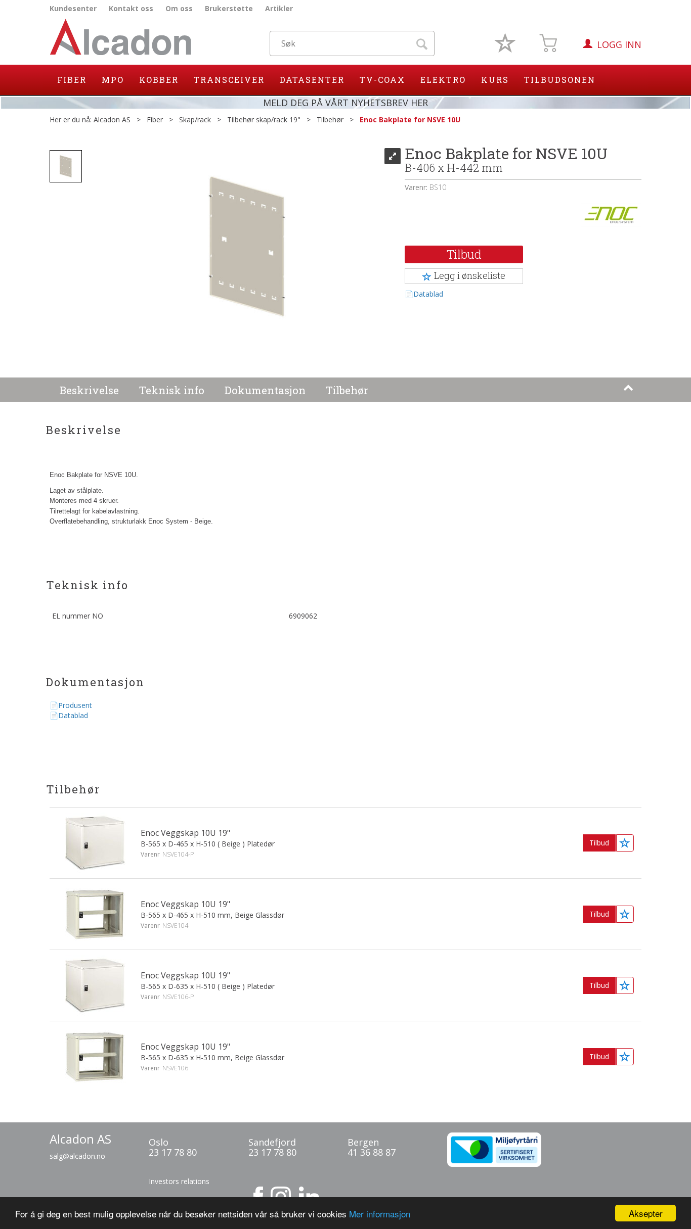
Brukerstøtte (229, 8)
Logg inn (619, 44)
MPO (113, 79)
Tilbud (464, 254)
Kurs (495, 79)
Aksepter (646, 1213)
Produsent (75, 705)
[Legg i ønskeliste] (625, 843)
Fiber (72, 79)
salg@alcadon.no (77, 1156)
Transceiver (229, 79)
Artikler (279, 8)
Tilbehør (330, 119)
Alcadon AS (112, 119)
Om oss (179, 8)
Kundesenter (73, 8)
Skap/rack (195, 119)
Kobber (159, 79)
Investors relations (179, 1181)
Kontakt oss (131, 8)
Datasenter (312, 79)
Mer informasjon (379, 1213)
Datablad (428, 294)
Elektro (443, 79)
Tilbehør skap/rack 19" (263, 119)
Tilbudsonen (559, 79)
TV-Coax (382, 79)
